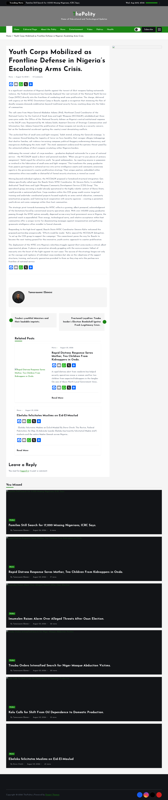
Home (16, 30)
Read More (58, 398)
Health (110, 30)
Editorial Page (30, 30)
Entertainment (76, 30)
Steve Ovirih (18, 764)
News (62, 30)
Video (89, 30)
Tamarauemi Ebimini (40, 292)
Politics (99, 30)
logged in (24, 471)
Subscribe (148, 30)
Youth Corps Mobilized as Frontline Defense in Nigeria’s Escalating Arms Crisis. (49, 36)
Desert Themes (52, 795)
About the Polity (48, 30)
